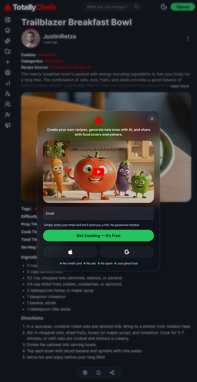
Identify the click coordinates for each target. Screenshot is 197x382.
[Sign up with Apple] (70, 252)
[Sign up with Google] (126, 252)
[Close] (152, 118)
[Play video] (98, 172)
